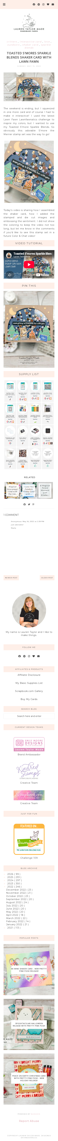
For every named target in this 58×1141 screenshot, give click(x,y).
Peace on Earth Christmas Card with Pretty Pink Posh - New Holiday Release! (29, 1078)
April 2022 (12, 915)
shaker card (30, 44)
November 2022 (16, 893)
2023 (10, 883)
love (47, 41)
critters (12, 41)
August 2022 (14, 902)
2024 (10, 880)
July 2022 (12, 905)
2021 (10, 927)
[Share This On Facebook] (24, 504)
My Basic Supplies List (29, 683)
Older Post (47, 578)
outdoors (14, 44)
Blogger (35, 1114)
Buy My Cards (29, 699)
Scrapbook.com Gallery (29, 691)
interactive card (31, 41)
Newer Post (11, 578)
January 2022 (14, 924)
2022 (10, 886)
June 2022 (12, 908)
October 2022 (15, 896)
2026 (10, 874)
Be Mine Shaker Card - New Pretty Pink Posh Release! (29, 970)
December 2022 (16, 889)
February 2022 (15, 921)
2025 (10, 877)
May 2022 (12, 911)
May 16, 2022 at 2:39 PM (33, 521)
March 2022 (13, 918)
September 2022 (16, 899)
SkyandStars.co (29, 1138)
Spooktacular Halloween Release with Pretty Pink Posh (29, 1024)
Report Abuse (29, 1121)
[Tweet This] (29, 504)
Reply (13, 528)
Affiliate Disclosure (29, 675)
